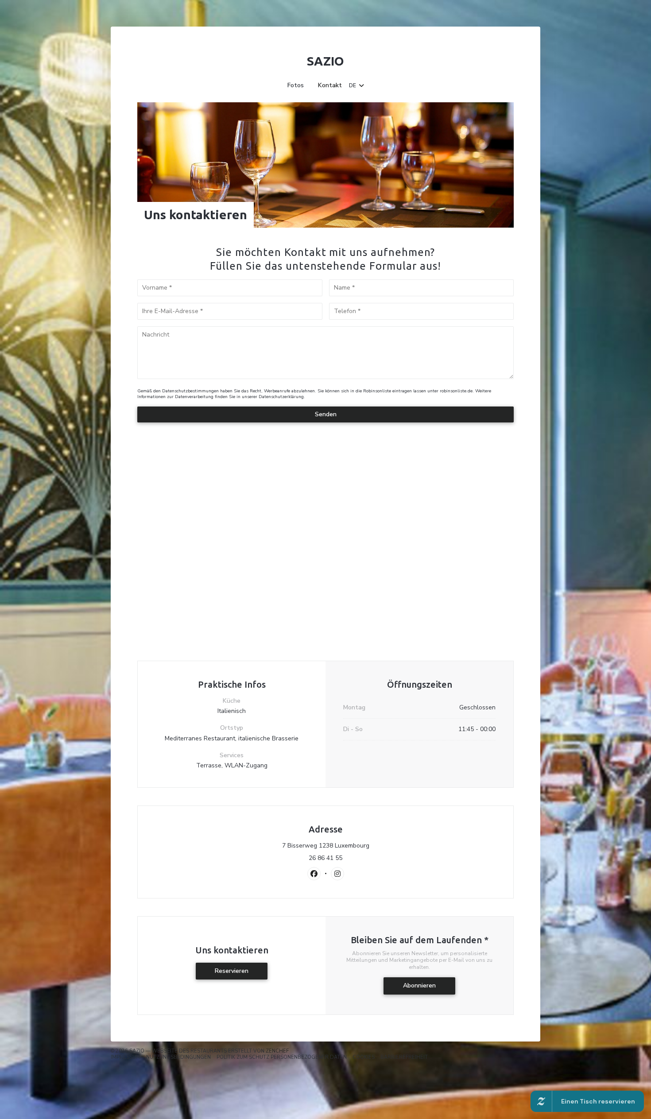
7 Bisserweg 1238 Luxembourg (364, 846)
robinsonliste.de (456, 391)
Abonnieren (419, 985)
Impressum (125, 1057)
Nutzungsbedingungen (178, 1057)
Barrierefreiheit (404, 1057)
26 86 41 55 (325, 858)
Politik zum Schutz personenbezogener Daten (282, 1057)
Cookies (364, 1057)
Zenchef (277, 1051)
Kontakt (330, 85)
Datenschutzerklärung (281, 397)
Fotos (295, 85)
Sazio (325, 61)
